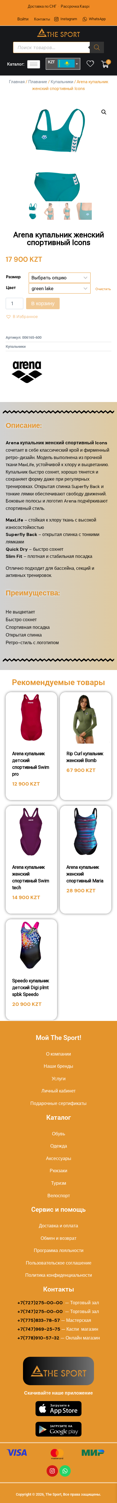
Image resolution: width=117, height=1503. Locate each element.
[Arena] (27, 372)
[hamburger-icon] (33, 64)
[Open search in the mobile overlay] (58, 47)
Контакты (42, 19)
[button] (104, 112)
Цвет (11, 287)
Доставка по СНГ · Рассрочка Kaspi (58, 6)
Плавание (37, 81)
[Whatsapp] (65, 1471)
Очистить (103, 289)
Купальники (62, 81)
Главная (17, 81)
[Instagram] (52, 1471)
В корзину (43, 303)
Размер (13, 276)
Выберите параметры (85, 786)
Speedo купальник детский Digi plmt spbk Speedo (30, 987)
